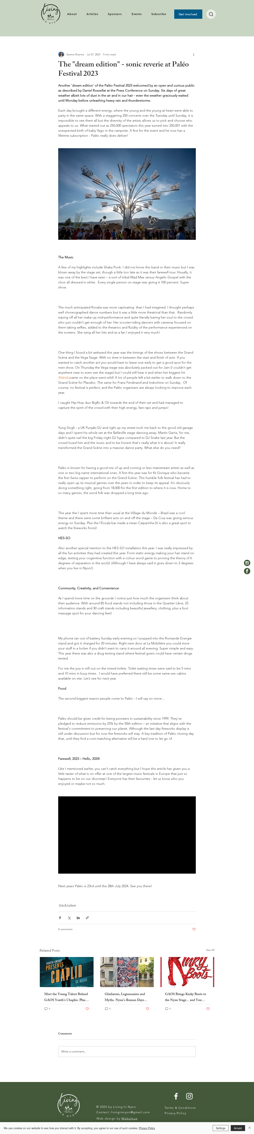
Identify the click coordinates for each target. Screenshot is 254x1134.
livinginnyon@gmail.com (130, 1112)
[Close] (249, 1128)
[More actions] (193, 54)
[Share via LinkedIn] (78, 917)
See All (210, 950)
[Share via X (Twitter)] (69, 917)
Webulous (129, 1118)
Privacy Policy (147, 1128)
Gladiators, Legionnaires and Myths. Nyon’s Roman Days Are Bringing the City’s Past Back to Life (125, 997)
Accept (238, 1128)
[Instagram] (247, 563)
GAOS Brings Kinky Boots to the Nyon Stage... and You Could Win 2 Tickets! (185, 997)
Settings (220, 1128)
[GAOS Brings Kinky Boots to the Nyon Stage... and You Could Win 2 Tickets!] (187, 972)
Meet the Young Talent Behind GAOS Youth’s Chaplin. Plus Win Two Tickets (66, 997)
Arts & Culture (67, 905)
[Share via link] (87, 917)
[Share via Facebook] (60, 917)
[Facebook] (247, 571)
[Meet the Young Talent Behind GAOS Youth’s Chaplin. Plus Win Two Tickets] (67, 972)
